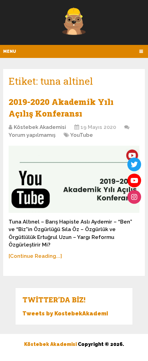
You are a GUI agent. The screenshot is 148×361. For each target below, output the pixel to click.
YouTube (81, 135)
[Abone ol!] (134, 181)
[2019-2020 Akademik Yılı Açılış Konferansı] (74, 179)
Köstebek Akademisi (40, 127)
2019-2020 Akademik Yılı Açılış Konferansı (61, 107)
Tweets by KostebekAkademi (65, 313)
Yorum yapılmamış (32, 135)
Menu (9, 51)
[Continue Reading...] (35, 256)
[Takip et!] (134, 164)
